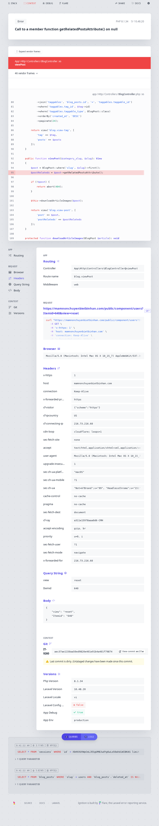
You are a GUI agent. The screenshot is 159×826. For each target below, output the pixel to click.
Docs (42, 803)
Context (13, 301)
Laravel (56, 803)
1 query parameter (28, 759)
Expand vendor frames (29, 51)
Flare (104, 803)
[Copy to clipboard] (140, 268)
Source (28, 803)
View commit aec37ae (133, 651)
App (10, 249)
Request (13, 266)
